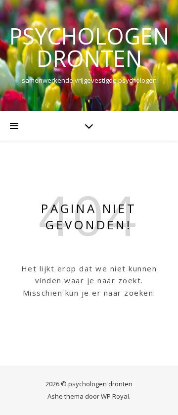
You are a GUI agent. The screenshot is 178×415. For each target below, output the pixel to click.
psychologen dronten (89, 47)
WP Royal (115, 396)
